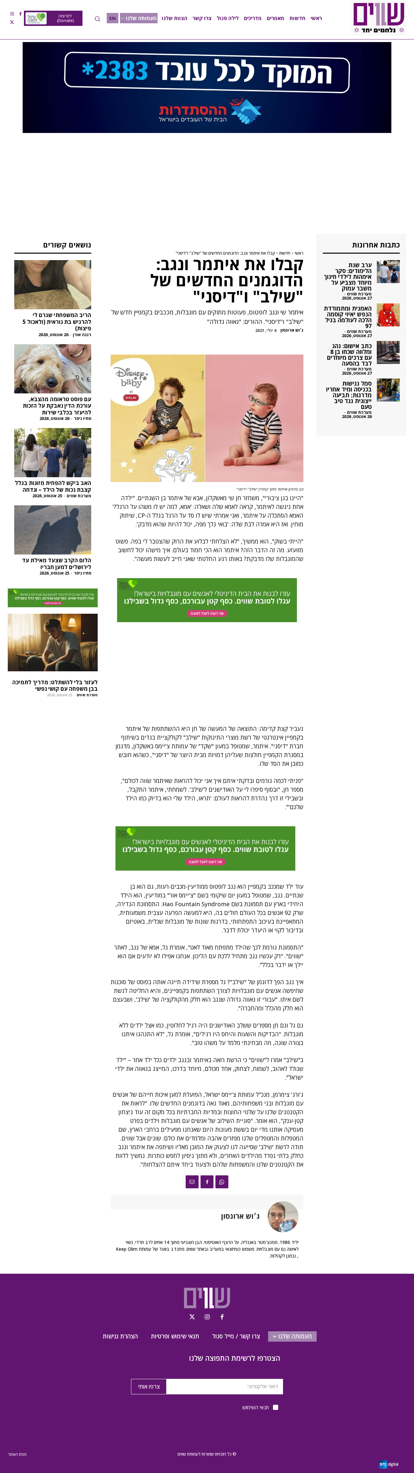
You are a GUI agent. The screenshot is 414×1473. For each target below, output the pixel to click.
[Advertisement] (207, 186)
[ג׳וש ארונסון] (279, 1216)
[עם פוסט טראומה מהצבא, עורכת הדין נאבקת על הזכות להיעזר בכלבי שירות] (52, 368)
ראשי (299, 253)
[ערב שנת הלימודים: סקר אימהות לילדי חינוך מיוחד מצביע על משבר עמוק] (388, 271)
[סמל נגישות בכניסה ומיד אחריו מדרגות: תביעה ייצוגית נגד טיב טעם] (388, 390)
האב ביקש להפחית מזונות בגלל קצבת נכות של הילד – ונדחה (53, 486)
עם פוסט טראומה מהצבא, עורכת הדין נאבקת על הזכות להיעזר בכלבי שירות (57, 405)
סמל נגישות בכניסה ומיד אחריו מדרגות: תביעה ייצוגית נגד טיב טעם (349, 395)
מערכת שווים (79, 496)
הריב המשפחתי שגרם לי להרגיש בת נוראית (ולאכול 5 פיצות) (57, 321)
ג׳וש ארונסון (291, 330)
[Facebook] (20, 14)
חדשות (284, 253)
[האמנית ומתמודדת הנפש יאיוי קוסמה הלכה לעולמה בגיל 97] (388, 314)
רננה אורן (82, 334)
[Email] (192, 1181)
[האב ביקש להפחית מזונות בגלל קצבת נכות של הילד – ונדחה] (52, 452)
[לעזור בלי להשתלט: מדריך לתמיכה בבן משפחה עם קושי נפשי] (53, 642)
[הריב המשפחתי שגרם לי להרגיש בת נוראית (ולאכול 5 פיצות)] (52, 284)
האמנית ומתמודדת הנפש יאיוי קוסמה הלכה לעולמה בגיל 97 (348, 317)
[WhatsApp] (221, 1181)
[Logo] (378, 18)
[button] (97, 19)
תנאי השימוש (255, 1407)
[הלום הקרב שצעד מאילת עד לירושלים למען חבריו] (52, 530)
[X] (12, 22)
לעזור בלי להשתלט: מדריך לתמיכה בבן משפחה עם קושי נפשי (55, 685)
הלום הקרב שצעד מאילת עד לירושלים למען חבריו (56, 563)
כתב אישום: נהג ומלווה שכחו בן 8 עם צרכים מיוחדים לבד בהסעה (349, 354)
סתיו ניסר (82, 418)
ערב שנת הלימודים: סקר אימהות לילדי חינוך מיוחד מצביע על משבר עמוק (348, 276)
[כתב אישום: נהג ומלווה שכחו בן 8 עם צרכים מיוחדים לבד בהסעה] (388, 352)
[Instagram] (12, 14)
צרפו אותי (149, 1386)
